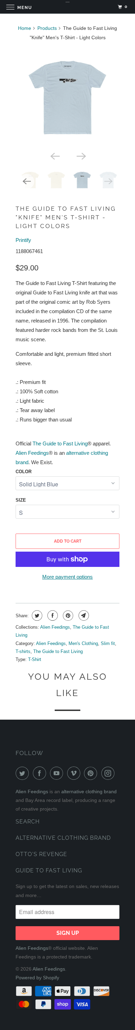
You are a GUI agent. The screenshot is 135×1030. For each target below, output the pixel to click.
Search (28, 821)
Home (24, 28)
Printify (23, 240)
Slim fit (108, 643)
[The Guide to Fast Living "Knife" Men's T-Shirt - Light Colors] (67, 97)
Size (21, 500)
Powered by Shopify (37, 977)
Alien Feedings (32, 453)
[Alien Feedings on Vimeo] (75, 773)
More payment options (67, 577)
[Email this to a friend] (83, 615)
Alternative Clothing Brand (63, 838)
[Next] (80, 155)
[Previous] (54, 155)
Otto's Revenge (41, 854)
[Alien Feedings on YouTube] (58, 773)
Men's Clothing (83, 643)
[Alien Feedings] (67, 7)
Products (47, 28)
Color (24, 471)
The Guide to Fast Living (60, 443)
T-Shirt (34, 659)
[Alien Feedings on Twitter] (24, 773)
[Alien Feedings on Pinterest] (92, 773)
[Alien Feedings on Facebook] (41, 773)
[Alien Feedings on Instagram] (109, 773)
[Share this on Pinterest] (67, 615)
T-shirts (23, 651)
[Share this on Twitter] (36, 615)
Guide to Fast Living (49, 870)
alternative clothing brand (89, 791)
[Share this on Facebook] (52, 615)
